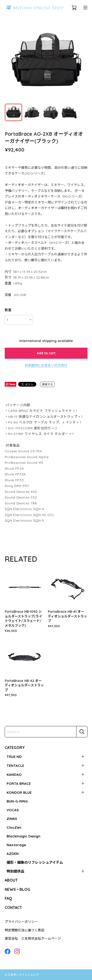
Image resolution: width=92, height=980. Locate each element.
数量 (8, 310)
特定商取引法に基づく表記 (24, 930)
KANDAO (14, 774)
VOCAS (13, 810)
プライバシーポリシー (21, 922)
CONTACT (13, 907)
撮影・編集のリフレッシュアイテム (35, 862)
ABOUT (11, 880)
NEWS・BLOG (17, 889)
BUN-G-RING (17, 801)
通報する (47, 384)
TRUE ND (14, 756)
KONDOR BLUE (19, 792)
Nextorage (16, 845)
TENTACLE (15, 765)
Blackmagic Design (23, 836)
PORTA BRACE (19, 783)
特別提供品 (15, 871)
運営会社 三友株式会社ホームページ (33, 938)
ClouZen (14, 827)
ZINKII (12, 818)
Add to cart (46, 353)
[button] (82, 61)
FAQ (8, 898)
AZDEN (13, 853)
